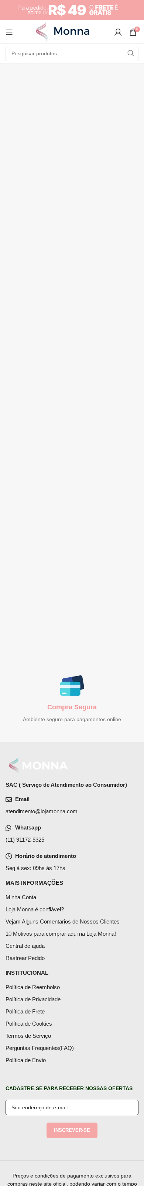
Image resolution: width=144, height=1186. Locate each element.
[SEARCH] (130, 53)
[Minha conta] (118, 32)
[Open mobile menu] (9, 32)
